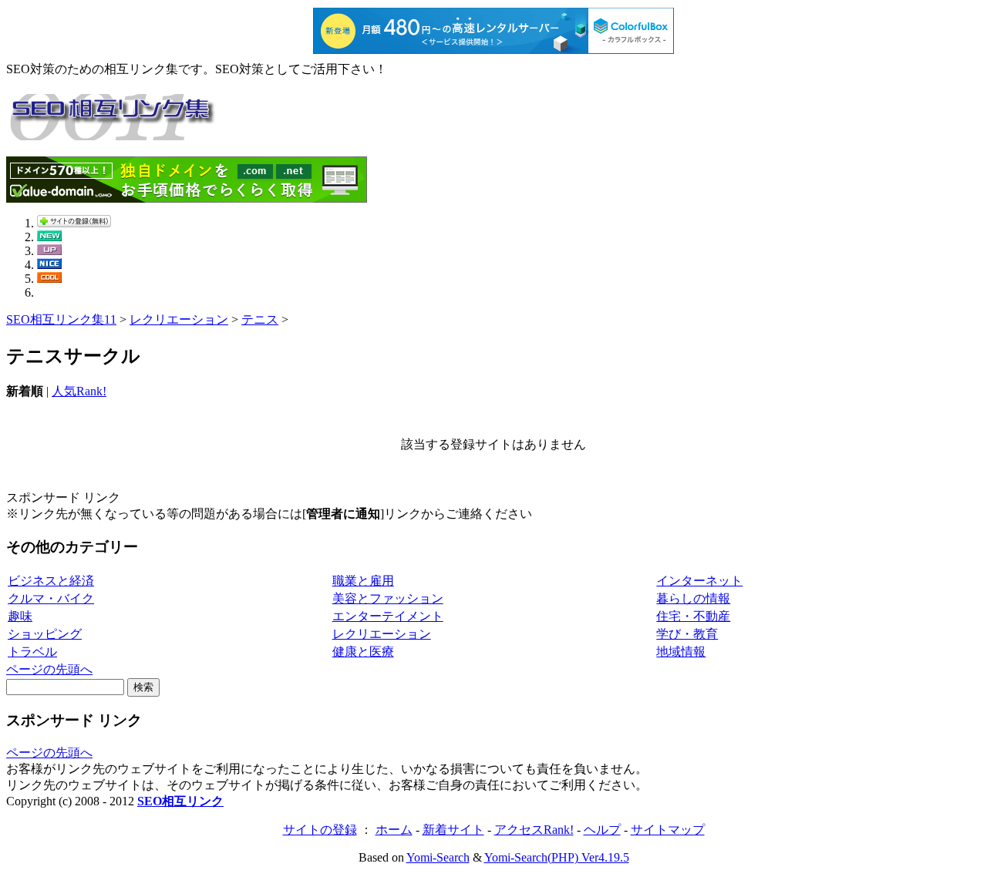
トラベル (32, 651)
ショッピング (45, 633)
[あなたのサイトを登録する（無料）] (74, 223)
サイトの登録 (320, 829)
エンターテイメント (387, 616)
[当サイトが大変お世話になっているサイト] (49, 264)
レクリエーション (179, 319)
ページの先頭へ (49, 669)
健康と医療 (363, 651)
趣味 (20, 616)
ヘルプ (602, 829)
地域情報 (681, 651)
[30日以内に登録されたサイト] (49, 237)
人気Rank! (79, 391)
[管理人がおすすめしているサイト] (49, 278)
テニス (259, 319)
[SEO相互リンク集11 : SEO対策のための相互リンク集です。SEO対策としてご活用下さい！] (114, 132)
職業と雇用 (363, 580)
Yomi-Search (438, 857)
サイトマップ (668, 829)
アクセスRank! (534, 829)
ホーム (394, 829)
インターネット (699, 580)
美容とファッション (387, 598)
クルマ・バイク (51, 598)
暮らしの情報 (693, 598)
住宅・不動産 (693, 616)
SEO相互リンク (180, 801)
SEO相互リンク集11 (61, 319)
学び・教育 (687, 633)
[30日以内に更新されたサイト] (49, 250)
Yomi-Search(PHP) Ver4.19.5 (556, 857)
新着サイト (453, 829)
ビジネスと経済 (51, 580)
